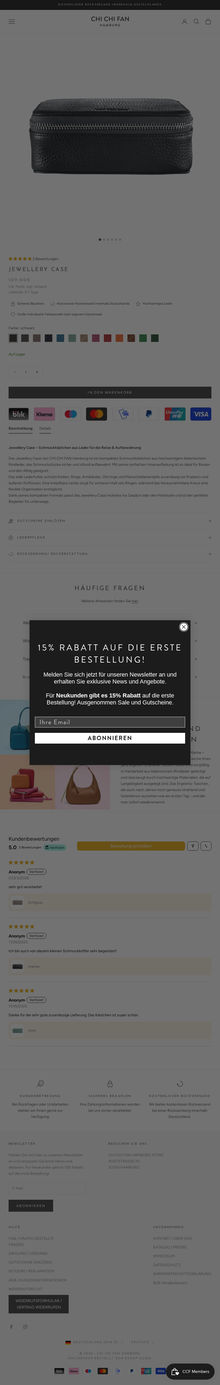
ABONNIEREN (110, 738)
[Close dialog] (184, 627)
